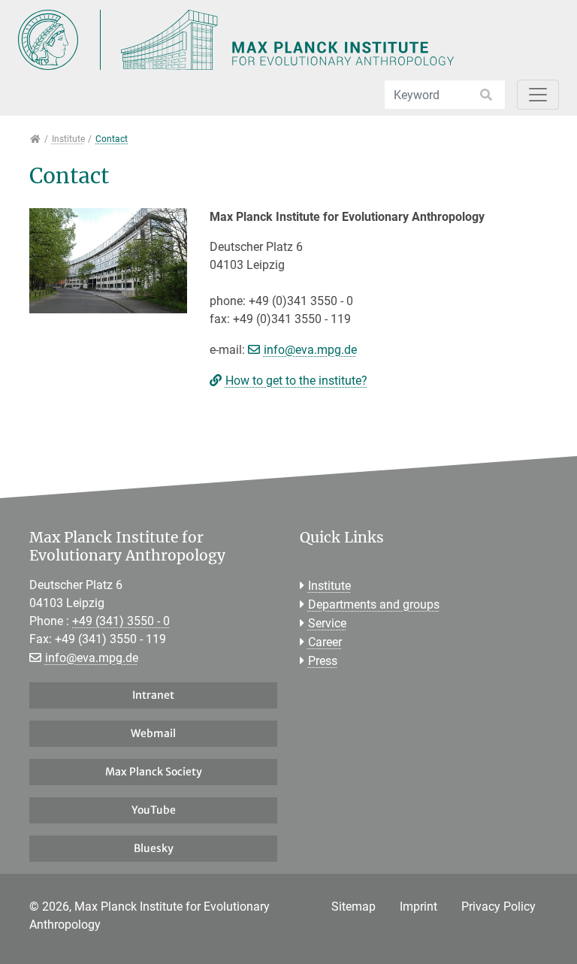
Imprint (418, 906)
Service (327, 623)
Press (322, 661)
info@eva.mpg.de (310, 350)
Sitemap (353, 906)
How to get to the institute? (296, 380)
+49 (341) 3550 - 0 (121, 621)
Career (325, 642)
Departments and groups (374, 604)
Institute (329, 586)
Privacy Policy (498, 906)
